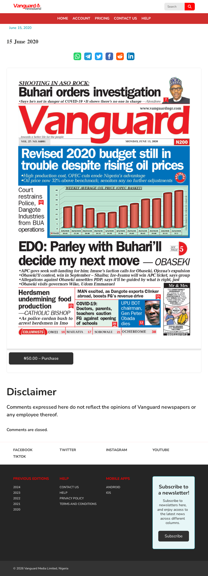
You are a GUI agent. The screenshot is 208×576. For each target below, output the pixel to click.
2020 (16, 509)
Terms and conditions (78, 504)
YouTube (160, 450)
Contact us (125, 18)
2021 (16, 504)
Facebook (22, 450)
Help (146, 18)
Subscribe (174, 536)
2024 (16, 487)
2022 (16, 498)
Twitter (68, 450)
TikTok (19, 456)
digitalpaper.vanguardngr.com (27, 7)
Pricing (102, 18)
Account (81, 18)
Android (113, 487)
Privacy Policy (72, 498)
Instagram (116, 450)
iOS (108, 493)
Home (62, 18)
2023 (16, 493)
